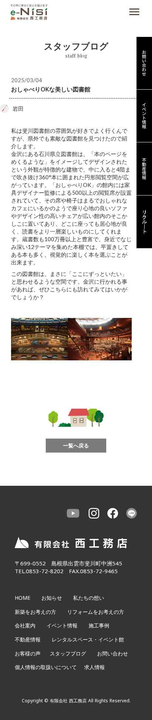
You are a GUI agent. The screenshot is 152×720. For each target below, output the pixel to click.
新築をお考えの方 (35, 611)
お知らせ (51, 597)
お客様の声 (28, 653)
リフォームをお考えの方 (95, 611)
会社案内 (25, 625)
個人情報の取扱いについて (46, 667)
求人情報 (94, 667)
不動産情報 (28, 639)
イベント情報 (61, 625)
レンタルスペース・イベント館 (88, 639)
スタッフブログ (68, 653)
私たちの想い (88, 597)
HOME (22, 597)
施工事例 (99, 625)
